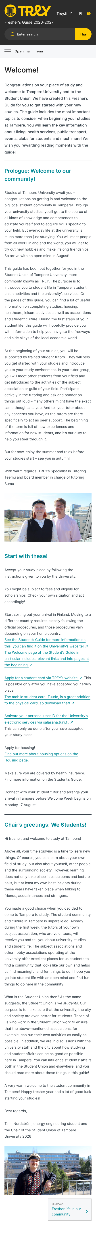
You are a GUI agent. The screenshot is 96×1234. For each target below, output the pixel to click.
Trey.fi (62, 13)
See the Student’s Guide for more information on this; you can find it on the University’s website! (45, 642)
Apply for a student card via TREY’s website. (41, 678)
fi (80, 13)
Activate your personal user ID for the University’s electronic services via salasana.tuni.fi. (46, 718)
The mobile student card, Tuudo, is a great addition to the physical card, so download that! (47, 700)
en (89, 13)
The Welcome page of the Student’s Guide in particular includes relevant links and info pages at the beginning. (46, 658)
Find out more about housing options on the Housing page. (41, 757)
